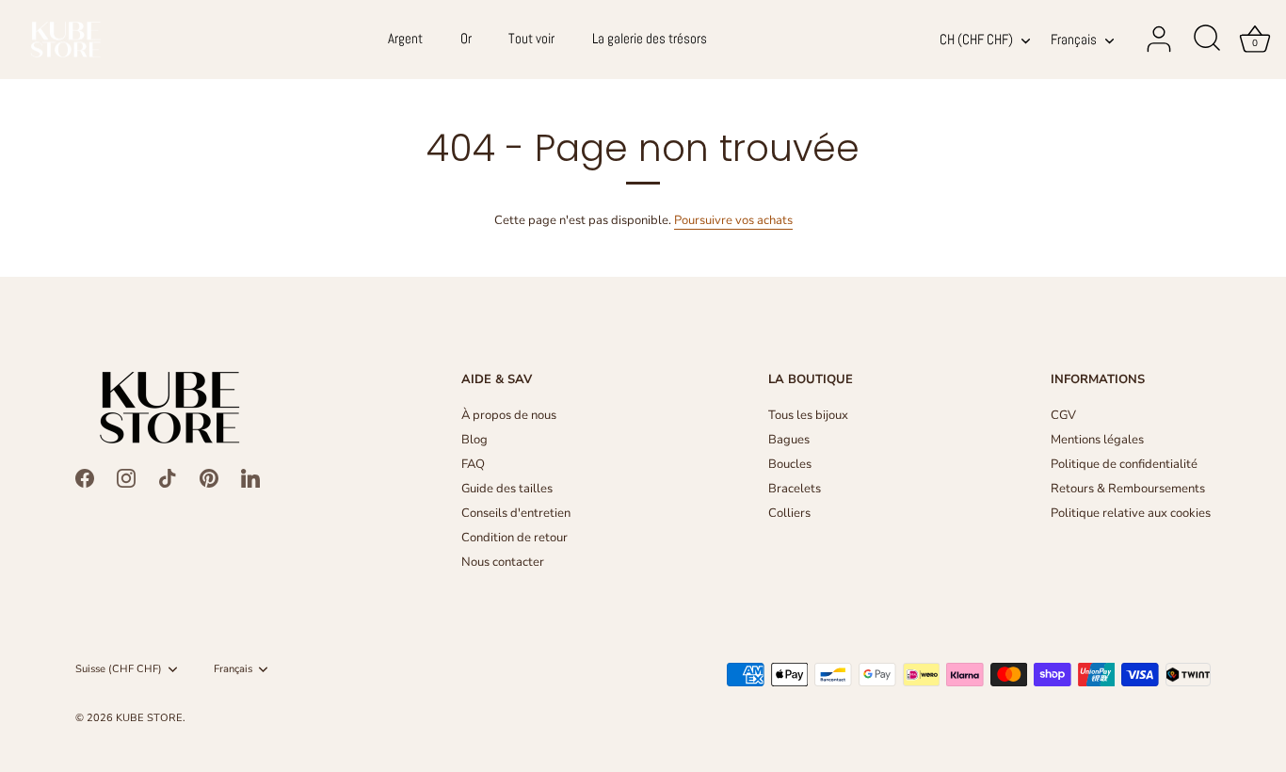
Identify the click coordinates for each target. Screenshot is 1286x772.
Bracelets (794, 488)
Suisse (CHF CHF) (118, 669)
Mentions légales (1097, 439)
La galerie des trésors (649, 38)
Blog (474, 439)
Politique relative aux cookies (1131, 513)
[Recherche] (1207, 39)
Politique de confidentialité (1124, 464)
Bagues (789, 439)
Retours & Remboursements (1128, 488)
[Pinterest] (209, 477)
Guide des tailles (507, 488)
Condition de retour (514, 537)
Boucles (790, 464)
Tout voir (531, 38)
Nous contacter (502, 562)
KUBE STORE (149, 718)
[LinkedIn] (250, 477)
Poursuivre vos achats (733, 220)
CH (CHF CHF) (976, 40)
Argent (405, 38)
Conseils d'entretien (516, 513)
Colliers (789, 513)
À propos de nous (508, 415)
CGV (1063, 415)
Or (466, 38)
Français (1074, 40)
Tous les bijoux (808, 415)
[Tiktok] (167, 477)
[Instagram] (126, 477)
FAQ (473, 464)
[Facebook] (84, 477)
